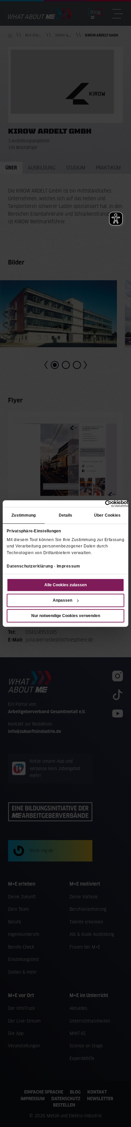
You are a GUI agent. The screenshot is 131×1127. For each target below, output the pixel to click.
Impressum (68, 566)
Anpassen (62, 600)
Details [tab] (66, 515)
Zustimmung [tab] (23, 515)
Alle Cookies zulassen (65, 585)
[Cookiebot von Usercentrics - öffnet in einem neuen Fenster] (99, 503)
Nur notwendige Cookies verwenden (65, 615)
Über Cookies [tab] (107, 515)
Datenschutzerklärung (30, 566)
